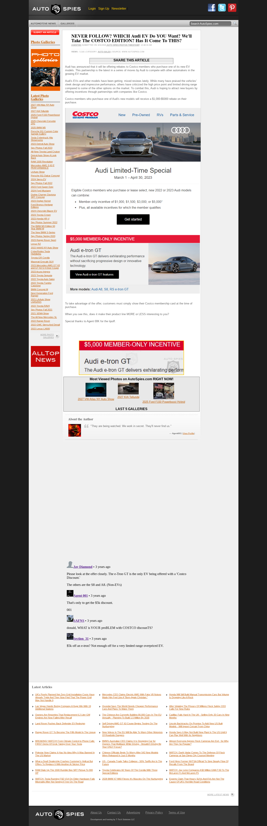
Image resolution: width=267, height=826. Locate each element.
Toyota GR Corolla (40, 257)
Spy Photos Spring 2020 (43, 236)
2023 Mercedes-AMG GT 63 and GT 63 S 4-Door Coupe (45, 266)
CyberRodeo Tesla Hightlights (40, 252)
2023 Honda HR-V (40, 218)
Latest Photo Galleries (40, 97)
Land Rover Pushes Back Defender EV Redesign (60, 723)
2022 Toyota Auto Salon (43, 279)
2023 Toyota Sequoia (41, 275)
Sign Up (103, 8)
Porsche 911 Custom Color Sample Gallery (44, 132)
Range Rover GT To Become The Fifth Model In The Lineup (65, 732)
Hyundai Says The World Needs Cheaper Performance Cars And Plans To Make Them (130, 707)
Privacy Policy (154, 812)
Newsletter (119, 8)
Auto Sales (104, 52)
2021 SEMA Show (40, 313)
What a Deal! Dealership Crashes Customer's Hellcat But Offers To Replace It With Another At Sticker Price (64, 762)
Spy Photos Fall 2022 (41, 183)
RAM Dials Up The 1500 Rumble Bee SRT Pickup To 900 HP (64, 771)
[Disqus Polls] (131, 505)
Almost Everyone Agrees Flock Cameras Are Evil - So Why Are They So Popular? (199, 742)
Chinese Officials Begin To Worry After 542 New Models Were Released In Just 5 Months (130, 754)
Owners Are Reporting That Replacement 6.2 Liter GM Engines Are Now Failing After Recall (62, 716)
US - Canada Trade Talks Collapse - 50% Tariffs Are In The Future (132, 762)
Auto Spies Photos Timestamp (123, 45)
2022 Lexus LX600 (40, 328)
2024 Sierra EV (38, 179)
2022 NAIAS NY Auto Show (44, 247)
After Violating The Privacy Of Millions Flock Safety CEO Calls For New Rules (197, 707)
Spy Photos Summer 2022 (44, 222)
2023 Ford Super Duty (42, 187)
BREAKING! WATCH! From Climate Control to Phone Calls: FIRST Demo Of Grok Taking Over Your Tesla (65, 742)
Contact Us (114, 812)
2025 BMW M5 (38, 127)
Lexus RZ (36, 244)
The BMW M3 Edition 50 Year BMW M (43, 227)
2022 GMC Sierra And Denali (45, 324)
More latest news (218, 794)
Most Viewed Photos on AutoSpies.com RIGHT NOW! (131, 379)
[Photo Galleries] (45, 89)
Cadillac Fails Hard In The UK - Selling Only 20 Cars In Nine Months (199, 716)
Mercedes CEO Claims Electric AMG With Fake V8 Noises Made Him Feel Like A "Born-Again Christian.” (131, 696)
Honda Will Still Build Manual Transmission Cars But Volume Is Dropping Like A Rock (199, 696)
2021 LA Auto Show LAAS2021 (40, 300)
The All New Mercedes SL (44, 317)
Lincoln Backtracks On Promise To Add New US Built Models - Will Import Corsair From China (196, 725)
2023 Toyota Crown (41, 215)
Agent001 (76, 45)
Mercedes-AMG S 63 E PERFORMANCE (42, 166)
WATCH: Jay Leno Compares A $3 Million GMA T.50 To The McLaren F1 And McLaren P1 (199, 771)
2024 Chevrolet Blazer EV (44, 211)
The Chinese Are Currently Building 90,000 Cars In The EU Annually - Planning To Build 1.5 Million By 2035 (131, 716)
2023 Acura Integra (40, 271)
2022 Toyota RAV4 (40, 306)
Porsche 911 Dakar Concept (45, 175)
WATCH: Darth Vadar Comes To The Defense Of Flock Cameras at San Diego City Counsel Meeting (197, 754)
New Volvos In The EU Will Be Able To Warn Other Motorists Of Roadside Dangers (132, 733)
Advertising (133, 812)
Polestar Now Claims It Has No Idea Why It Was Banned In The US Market (65, 754)
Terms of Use (177, 812)
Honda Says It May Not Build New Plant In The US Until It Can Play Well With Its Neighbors (198, 733)
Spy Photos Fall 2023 (41, 148)
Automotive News (43, 23)
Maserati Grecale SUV (42, 261)
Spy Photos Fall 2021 (41, 309)
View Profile (188, 433)
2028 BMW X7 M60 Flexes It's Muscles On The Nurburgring (132, 779)
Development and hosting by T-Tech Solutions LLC (113, 819)
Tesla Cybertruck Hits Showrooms (42, 138)
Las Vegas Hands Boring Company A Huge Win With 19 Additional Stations (63, 707)
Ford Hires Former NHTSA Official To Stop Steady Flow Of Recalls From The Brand (198, 762)
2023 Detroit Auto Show (42, 144)
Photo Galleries (67, 23)
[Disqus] (131, 612)
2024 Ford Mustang (41, 190)
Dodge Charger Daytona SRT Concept (43, 195)
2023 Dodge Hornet (41, 201)
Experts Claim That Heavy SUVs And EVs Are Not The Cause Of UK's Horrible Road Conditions (196, 780)
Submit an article (45, 32)
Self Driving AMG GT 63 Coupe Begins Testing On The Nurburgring (129, 725)
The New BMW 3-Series (43, 232)
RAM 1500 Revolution (42, 161)
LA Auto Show (38, 172)
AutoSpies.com (56, 10)
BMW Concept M (39, 289)
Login (92, 8)
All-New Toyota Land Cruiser (45, 151)
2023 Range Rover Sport (43, 240)
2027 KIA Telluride (40, 111)
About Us (96, 812)
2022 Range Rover (40, 321)
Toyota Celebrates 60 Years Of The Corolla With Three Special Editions (129, 771)
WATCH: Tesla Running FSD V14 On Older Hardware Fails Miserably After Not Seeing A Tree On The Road (65, 780)
